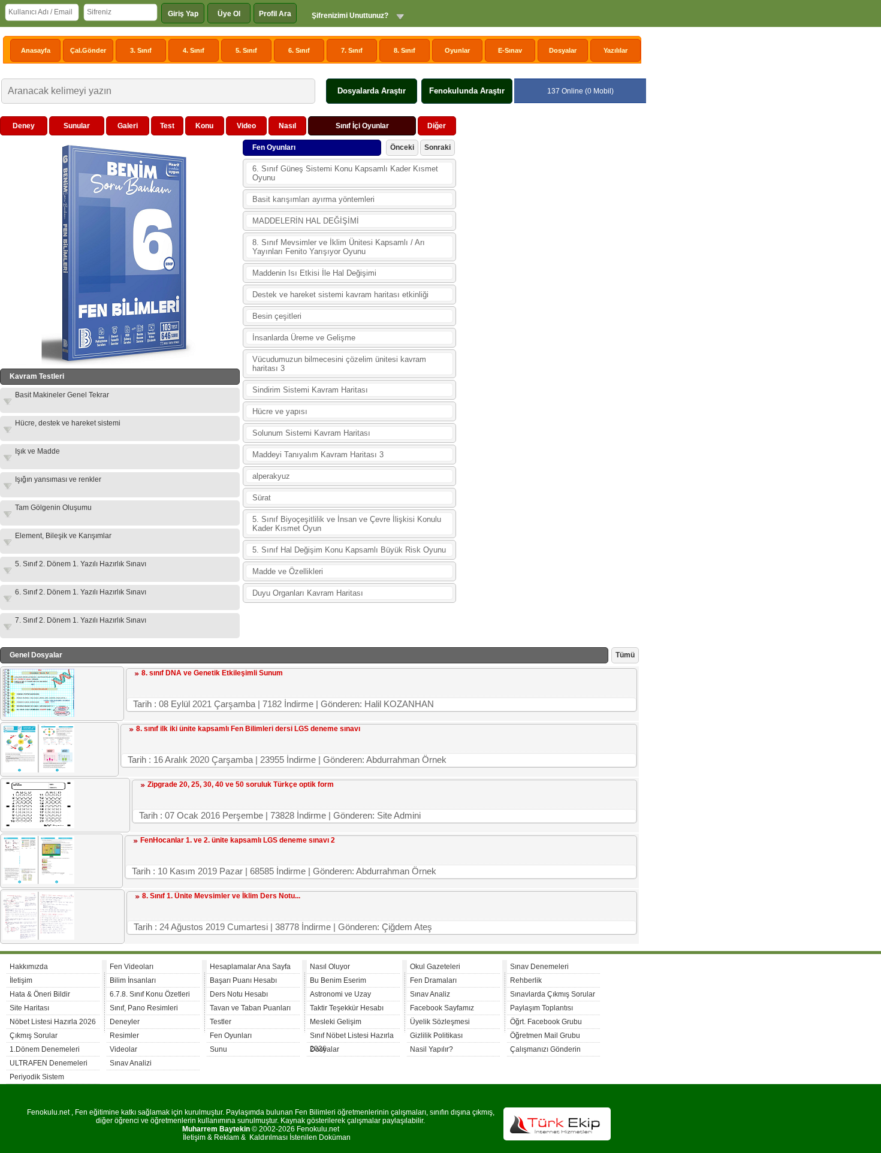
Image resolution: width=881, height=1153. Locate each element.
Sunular (77, 126)
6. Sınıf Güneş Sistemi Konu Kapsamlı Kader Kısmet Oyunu (345, 173)
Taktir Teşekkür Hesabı (347, 1008)
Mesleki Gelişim (335, 1022)
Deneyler (125, 1022)
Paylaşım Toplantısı (541, 1008)
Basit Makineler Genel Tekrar (62, 395)
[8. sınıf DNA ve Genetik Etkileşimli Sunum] (38, 714)
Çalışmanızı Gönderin (545, 1049)
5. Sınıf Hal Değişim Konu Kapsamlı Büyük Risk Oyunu (349, 549)
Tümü (625, 655)
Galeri (127, 126)
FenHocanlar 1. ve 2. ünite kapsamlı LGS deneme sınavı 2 (237, 840)
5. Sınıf (246, 50)
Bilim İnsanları (133, 980)
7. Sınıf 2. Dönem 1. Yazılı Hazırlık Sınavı (80, 620)
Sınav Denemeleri (539, 966)
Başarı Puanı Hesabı (243, 980)
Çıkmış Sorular (34, 1035)
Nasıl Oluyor (330, 966)
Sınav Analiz (430, 994)
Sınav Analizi (131, 1063)
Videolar (123, 1049)
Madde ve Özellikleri (287, 571)
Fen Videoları (131, 966)
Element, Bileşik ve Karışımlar (63, 536)
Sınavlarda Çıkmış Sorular (552, 994)
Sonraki (437, 147)
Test (167, 126)
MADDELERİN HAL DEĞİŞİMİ (305, 220)
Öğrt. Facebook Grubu (546, 1022)
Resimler (124, 1035)
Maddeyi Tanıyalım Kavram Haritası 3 (318, 454)
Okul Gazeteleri (435, 966)
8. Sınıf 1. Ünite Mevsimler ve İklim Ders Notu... (221, 896)
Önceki (402, 147)
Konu (204, 126)
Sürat (261, 497)
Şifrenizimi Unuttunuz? (350, 15)
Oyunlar (457, 50)
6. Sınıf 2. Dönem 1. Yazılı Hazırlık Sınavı (80, 592)
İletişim (21, 980)
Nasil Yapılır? (431, 1049)
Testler (220, 1022)
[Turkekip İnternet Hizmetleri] (557, 1138)
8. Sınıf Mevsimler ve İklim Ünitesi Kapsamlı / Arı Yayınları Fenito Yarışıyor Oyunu (338, 247)
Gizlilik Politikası (436, 1035)
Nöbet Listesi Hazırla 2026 (53, 1022)
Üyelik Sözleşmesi (440, 1022)
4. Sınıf (193, 50)
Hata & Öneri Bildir (40, 994)
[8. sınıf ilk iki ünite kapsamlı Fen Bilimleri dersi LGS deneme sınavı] (38, 770)
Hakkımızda (29, 966)
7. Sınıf (352, 50)
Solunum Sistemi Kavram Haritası (311, 432)
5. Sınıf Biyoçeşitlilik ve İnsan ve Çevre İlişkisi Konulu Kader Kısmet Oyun (346, 524)
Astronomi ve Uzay (340, 994)
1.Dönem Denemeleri (45, 1049)
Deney (24, 126)
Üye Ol (229, 14)
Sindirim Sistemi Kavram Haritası (310, 389)
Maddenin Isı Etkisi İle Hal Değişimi (314, 272)
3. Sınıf (141, 50)
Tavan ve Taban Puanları (250, 1008)
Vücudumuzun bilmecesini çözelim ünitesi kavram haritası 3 (339, 364)
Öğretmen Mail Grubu (545, 1035)
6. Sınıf (299, 50)
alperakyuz (271, 476)
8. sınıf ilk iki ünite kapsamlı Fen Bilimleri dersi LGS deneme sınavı (248, 729)
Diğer (436, 126)
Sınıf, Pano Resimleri (144, 1008)
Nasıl (287, 126)
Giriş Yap (183, 14)
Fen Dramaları (433, 980)
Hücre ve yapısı (279, 411)
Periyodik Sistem (37, 1077)
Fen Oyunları (231, 1035)
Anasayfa (35, 50)
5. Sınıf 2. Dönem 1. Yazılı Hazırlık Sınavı (80, 564)
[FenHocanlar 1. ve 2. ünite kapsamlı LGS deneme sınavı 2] (38, 881)
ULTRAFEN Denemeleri (49, 1063)
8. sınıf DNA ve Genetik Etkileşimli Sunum (212, 673)
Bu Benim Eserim (338, 980)
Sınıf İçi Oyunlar (362, 126)
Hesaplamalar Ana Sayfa (250, 966)
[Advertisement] (549, 296)
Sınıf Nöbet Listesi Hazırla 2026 (352, 1037)
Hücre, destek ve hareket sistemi (67, 423)
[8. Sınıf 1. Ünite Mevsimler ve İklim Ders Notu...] (38, 937)
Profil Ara (275, 14)
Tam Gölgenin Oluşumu (53, 507)
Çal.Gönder (88, 50)
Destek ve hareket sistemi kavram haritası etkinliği (340, 294)
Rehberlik (526, 980)
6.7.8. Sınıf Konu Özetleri (150, 994)
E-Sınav (510, 50)
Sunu (218, 1049)
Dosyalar (563, 50)
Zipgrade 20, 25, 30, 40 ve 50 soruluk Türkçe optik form (240, 784)
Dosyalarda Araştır (371, 90)
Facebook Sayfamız (442, 1008)
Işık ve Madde (37, 451)
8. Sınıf (404, 50)
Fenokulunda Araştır (467, 90)
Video (246, 126)
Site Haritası (29, 1008)
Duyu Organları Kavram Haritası (307, 592)
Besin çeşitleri (276, 316)
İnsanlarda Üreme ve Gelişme (303, 337)
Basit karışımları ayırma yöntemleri (313, 199)
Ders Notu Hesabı (239, 994)
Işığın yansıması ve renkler (58, 479)
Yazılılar (615, 50)
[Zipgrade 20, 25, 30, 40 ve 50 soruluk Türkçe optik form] (38, 826)
